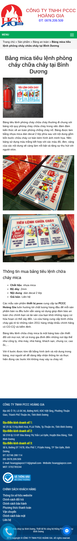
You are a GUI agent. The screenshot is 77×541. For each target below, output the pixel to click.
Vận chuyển (9, 512)
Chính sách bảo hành (15, 503)
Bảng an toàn (41, 41)
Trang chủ (9, 41)
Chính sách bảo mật (14, 516)
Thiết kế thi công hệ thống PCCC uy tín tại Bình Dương (53, 530)
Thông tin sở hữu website (17, 495)
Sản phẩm (24, 41)
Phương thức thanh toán (17, 507)
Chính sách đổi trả (13, 499)
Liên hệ (7, 520)
